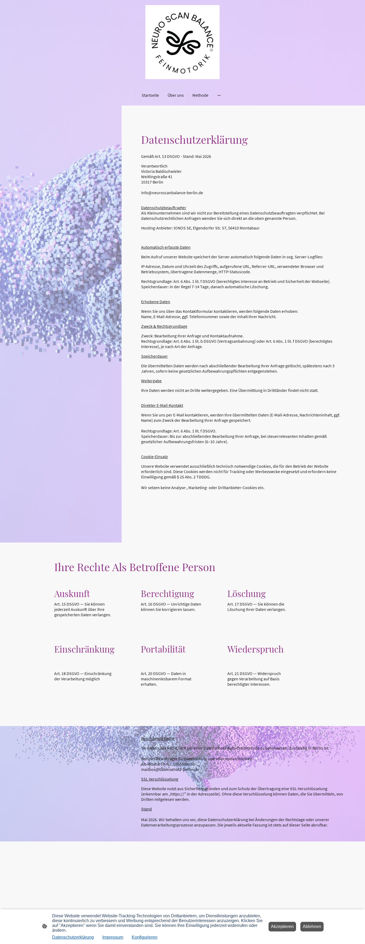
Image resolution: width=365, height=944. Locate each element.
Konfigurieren (144, 937)
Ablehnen (312, 926)
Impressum (112, 937)
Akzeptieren (282, 926)
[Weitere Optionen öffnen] (219, 95)
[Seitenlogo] (182, 42)
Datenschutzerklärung (73, 937)
